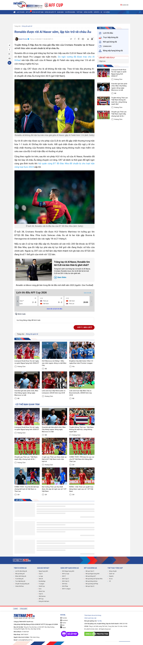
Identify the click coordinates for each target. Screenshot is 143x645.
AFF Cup (41, 599)
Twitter (64, 623)
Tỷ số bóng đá (19, 578)
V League (41, 583)
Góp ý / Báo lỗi (84, 327)
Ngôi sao (103, 61)
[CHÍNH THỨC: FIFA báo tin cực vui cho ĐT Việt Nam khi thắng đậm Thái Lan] (82, 446)
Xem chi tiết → (88, 293)
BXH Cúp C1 (65, 578)
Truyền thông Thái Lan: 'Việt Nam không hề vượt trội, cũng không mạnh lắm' (81, 429)
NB (46, 369)
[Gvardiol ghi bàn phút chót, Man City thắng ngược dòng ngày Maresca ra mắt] (27, 380)
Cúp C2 (41, 594)
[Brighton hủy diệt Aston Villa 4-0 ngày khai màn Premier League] (82, 350)
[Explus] (54, 318)
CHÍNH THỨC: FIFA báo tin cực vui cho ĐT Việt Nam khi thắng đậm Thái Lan (81, 459)
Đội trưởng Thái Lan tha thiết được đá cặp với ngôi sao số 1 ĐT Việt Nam (54, 489)
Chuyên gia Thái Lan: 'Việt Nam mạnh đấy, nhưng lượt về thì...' (25, 458)
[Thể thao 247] (27, 5)
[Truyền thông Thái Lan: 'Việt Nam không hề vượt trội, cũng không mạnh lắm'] (82, 416)
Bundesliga (42, 581)
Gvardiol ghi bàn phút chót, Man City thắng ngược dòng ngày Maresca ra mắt (26, 393)
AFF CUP (28, 12)
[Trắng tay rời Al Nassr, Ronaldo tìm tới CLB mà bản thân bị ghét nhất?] (33, 270)
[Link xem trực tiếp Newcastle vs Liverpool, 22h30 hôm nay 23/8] (54, 380)
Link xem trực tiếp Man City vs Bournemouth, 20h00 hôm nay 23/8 (80, 393)
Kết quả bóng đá (19, 573)
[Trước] (17, 301)
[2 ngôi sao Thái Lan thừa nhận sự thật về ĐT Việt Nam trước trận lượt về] (54, 446)
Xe (101, 12)
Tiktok (64, 627)
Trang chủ (17, 26)
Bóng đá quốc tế (50, 12)
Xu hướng (107, 12)
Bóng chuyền (88, 12)
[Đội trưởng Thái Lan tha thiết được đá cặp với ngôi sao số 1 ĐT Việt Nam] (54, 476)
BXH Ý (64, 576)
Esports (96, 12)
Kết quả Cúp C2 (90, 586)
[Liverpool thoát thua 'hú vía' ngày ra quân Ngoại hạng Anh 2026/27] (27, 350)
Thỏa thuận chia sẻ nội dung (92, 615)
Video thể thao (19, 586)
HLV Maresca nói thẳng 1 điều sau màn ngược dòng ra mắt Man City (54, 363)
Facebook (65, 620)
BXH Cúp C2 (65, 581)
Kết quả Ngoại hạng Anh (92, 573)
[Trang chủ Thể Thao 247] (14, 12)
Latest (15, 608)
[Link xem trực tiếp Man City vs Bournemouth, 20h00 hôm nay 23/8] (82, 380)
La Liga (41, 576)
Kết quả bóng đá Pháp (92, 583)
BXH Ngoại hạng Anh (68, 571)
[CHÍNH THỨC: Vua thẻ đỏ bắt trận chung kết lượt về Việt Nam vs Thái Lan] (27, 476)
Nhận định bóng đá (20, 576)
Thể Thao (79, 12)
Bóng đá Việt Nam (37, 12)
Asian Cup (42, 591)
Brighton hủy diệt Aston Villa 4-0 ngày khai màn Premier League (81, 362)
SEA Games (42, 596)
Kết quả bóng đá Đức (91, 581)
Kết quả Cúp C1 (90, 571)
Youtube (64, 618)
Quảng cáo (125, 5)
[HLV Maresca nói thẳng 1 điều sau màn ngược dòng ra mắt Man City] (54, 350)
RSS (63, 625)
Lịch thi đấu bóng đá (21, 571)
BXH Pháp (65, 586)
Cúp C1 (41, 573)
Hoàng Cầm (21, 366)
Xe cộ (110, 578)
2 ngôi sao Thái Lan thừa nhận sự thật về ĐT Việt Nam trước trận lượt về (54, 459)
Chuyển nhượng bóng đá (22, 583)
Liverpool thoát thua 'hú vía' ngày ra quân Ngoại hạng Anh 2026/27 (26, 362)
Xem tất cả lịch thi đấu (54, 309)
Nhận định (60, 12)
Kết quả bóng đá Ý (91, 576)
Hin (73, 366)
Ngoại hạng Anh (43, 571)
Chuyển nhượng (70, 12)
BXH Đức (64, 583)
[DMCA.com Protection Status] (97, 633)
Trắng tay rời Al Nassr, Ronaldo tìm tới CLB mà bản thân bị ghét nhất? (72, 270)
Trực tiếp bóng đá (20, 581)
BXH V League (66, 588)
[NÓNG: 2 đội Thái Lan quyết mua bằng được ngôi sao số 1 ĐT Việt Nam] (82, 476)
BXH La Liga (65, 573)
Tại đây (99, 621)
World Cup (42, 586)
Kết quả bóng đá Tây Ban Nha (94, 578)
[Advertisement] (71, 19)
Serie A (41, 578)
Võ (110, 581)
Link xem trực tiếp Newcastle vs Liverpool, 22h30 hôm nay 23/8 (53, 392)
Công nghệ (23, 608)
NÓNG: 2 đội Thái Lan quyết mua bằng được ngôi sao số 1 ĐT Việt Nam (81, 489)
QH (73, 465)
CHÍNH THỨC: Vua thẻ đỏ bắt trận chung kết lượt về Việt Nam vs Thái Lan (26, 489)
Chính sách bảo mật (90, 618)
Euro (40, 588)
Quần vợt (111, 573)
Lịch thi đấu (20, 12)
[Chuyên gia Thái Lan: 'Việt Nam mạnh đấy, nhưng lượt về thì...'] (27, 446)
